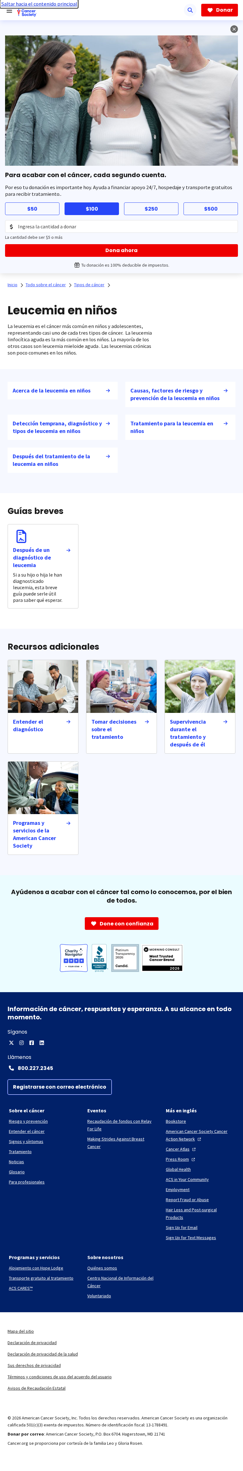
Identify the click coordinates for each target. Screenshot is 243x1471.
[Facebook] (31, 1043)
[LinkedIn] (42, 1043)
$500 (211, 209)
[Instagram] (21, 1043)
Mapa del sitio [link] (21, 1331)
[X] (11, 1043)
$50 (32, 209)
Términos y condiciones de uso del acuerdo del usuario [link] (60, 1377)
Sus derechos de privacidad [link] (34, 1365)
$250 (151, 209)
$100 (92, 209)
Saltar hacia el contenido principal (39, 4)
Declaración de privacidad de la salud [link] (43, 1354)
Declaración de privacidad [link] (32, 1342)
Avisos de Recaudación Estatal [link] (36, 1388)
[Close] (234, 29)
